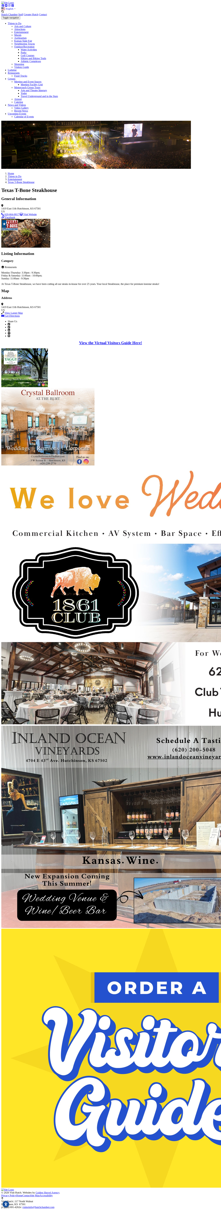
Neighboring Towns (24, 43)
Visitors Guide (21, 67)
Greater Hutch (31, 14)
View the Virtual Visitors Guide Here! (110, 343)
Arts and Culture (22, 26)
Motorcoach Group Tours (27, 87)
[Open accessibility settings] (6, 1204)
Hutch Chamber (9, 14)
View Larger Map (14, 313)
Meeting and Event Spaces (27, 81)
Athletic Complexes (31, 61)
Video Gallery (21, 107)
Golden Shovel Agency (47, 1192)
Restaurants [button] (14, 73)
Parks (23, 52)
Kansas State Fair (23, 40)
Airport (18, 99)
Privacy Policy (8, 1195)
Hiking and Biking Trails (33, 58)
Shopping (19, 64)
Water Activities (29, 49)
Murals (17, 35)
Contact (43, 14)
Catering (18, 102)
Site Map (35, 1195)
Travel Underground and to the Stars (39, 96)
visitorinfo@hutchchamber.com (38, 1207)
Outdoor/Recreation (24, 46)
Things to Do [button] (14, 23)
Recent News (21, 110)
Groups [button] (11, 78)
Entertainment (21, 32)
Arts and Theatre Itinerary (34, 90)
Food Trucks (20, 75)
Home (19, 1195)
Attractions (19, 29)
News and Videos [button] (17, 105)
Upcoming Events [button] (17, 113)
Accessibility (46, 1195)
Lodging (12, 70)
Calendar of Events (24, 116)
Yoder (24, 93)
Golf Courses (27, 55)
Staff (20, 14)
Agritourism (20, 38)
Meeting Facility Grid (32, 84)
